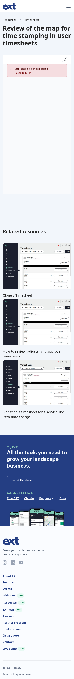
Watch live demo (22, 480)
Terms (6, 667)
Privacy (17, 667)
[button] (67, 6)
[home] (32, 6)
